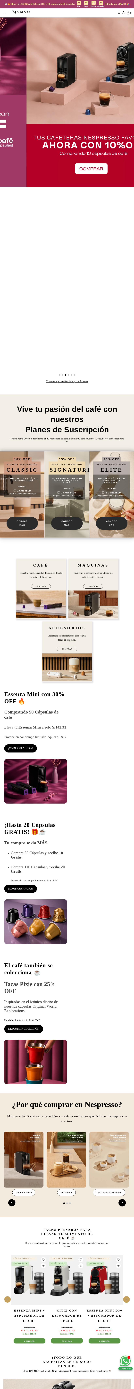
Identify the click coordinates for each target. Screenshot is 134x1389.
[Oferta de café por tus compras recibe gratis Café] (35, 922)
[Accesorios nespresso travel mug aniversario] (67, 667)
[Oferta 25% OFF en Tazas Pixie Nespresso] (35, 1062)
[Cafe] (41, 605)
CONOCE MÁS (22, 523)
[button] (119, 13)
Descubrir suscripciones (109, 1192)
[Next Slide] (122, 1203)
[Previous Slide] (12, 1203)
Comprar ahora (24, 1192)
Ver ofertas (66, 1192)
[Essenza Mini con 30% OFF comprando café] (35, 782)
